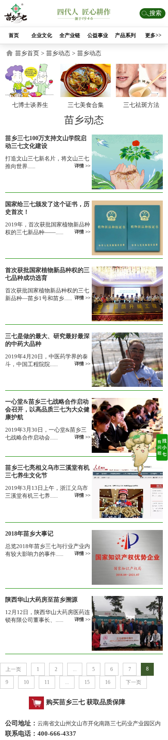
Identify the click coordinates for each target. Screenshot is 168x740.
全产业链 (69, 35)
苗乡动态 (89, 53)
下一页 (133, 682)
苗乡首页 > (30, 53)
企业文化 (41, 35)
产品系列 (125, 35)
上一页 (13, 669)
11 (47, 682)
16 (107, 682)
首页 (14, 35)
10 (26, 682)
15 (87, 682)
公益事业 (97, 35)
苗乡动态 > (61, 53)
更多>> (153, 35)
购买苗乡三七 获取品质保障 (85, 702)
